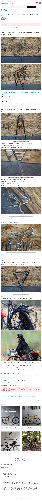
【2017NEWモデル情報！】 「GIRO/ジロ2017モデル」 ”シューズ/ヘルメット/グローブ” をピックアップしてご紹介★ (21, 400)
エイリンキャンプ (10, 365)
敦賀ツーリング (16, 365)
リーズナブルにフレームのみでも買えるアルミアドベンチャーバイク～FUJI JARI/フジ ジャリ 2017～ (19, 396)
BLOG (5, 10)
